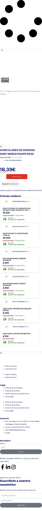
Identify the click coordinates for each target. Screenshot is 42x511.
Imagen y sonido (12, 91)
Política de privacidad (14, 388)
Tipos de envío (11, 369)
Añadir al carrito (16, 176)
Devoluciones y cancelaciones (17, 394)
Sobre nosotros (11, 366)
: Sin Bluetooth (10, 184)
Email (2, 443)
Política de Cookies (12, 391)
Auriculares (23, 91)
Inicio (2, 91)
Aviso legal (9, 396)
